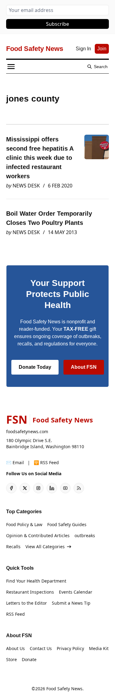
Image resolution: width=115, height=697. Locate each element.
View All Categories (45, 546)
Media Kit (99, 648)
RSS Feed (15, 614)
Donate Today (35, 367)
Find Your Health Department (36, 581)
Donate (29, 659)
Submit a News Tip (71, 603)
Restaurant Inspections (30, 592)
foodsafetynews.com (27, 431)
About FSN (84, 367)
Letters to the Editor (26, 603)
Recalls (13, 546)
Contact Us (41, 648)
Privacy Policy (70, 648)
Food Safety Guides (66, 524)
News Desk (26, 185)
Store (11, 659)
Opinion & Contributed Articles (38, 535)
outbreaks (85, 535)
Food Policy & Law (24, 524)
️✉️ (15, 462)
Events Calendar (75, 592)
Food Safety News (64, 688)
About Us (15, 648)
